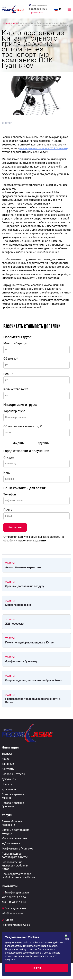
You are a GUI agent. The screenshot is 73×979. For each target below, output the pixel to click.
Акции (6, 758)
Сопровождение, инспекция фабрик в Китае (33, 680)
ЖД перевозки (14, 623)
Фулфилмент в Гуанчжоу (21, 661)
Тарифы (7, 753)
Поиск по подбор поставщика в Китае (29, 642)
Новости (7, 784)
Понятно (36, 967)
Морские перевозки (18, 604)
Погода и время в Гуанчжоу (13, 804)
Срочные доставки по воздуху (24, 586)
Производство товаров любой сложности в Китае (32, 700)
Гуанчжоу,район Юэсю (16, 924)
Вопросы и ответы (13, 774)
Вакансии (8, 763)
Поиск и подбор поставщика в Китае (15, 855)
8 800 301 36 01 (39, 9)
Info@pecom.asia (12, 913)
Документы (9, 779)
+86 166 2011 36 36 (14, 897)
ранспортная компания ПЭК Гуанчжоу (43, 148)
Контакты (8, 769)
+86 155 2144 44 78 (14, 901)
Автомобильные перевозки (23, 567)
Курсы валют (10, 789)
